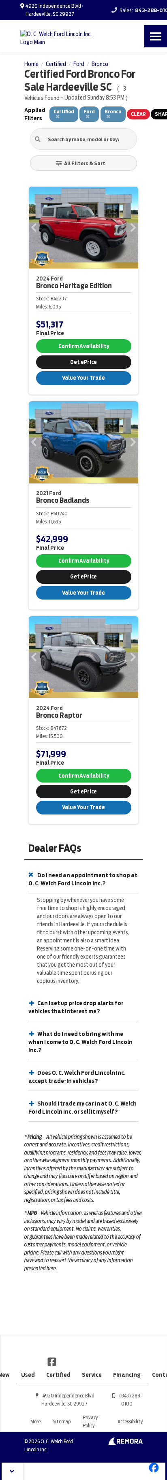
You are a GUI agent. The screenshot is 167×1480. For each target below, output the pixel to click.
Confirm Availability (83, 346)
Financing (127, 1375)
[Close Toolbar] (13, 1471)
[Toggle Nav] (155, 36)
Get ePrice (83, 362)
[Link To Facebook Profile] (51, 1361)
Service (92, 1375)
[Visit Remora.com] (125, 1443)
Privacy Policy (90, 1421)
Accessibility (130, 1421)
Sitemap (62, 1421)
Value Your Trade (83, 378)
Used (28, 1375)
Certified (58, 1375)
